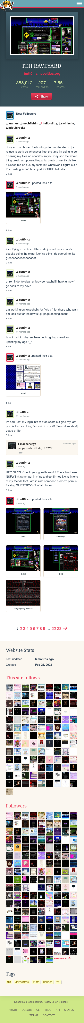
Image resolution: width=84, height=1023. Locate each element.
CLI (38, 1010)
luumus (13, 123)
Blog (48, 1010)
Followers (16, 805)
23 (59, 628)
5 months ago (22, 141)
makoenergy (28, 444)
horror (48, 982)
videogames (22, 982)
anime (36, 982)
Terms (33, 1015)
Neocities (19, 1002)
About (13, 1010)
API (58, 1010)
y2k (58, 982)
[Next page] (65, 628)
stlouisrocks (16, 127)
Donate (27, 1010)
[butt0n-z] (10, 115)
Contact (49, 1015)
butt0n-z (24, 137)
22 (54, 628)
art (9, 982)
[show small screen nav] (79, 3)
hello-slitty (50, 123)
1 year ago (21, 466)
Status (69, 1010)
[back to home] (7, 5)
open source (35, 1002)
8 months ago (22, 243)
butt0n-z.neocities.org (42, 73)
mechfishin (30, 123)
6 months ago (22, 186)
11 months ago (23, 303)
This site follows (23, 677)
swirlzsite (67, 123)
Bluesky (63, 1002)
